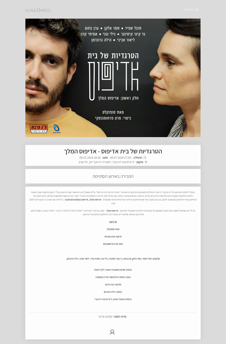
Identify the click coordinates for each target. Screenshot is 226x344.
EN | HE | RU (191, 10)
